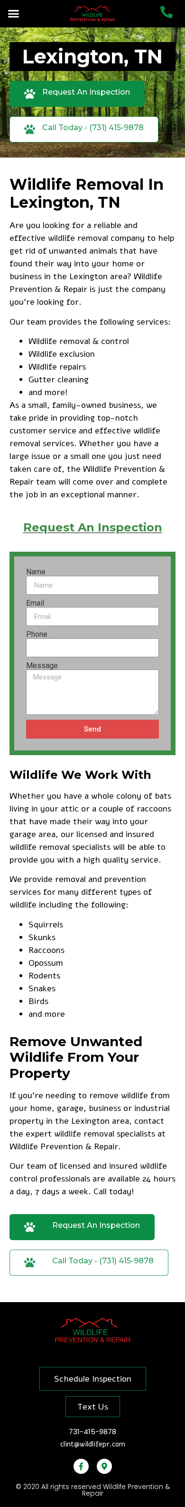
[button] (14, 14)
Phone (36, 634)
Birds (38, 1001)
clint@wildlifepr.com (92, 1444)
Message (42, 666)
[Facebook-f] (81, 1466)
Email (35, 603)
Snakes (42, 988)
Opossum (45, 963)
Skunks (42, 937)
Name (36, 572)
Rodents (44, 975)
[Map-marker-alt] (104, 1466)
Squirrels (45, 924)
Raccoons (46, 950)
